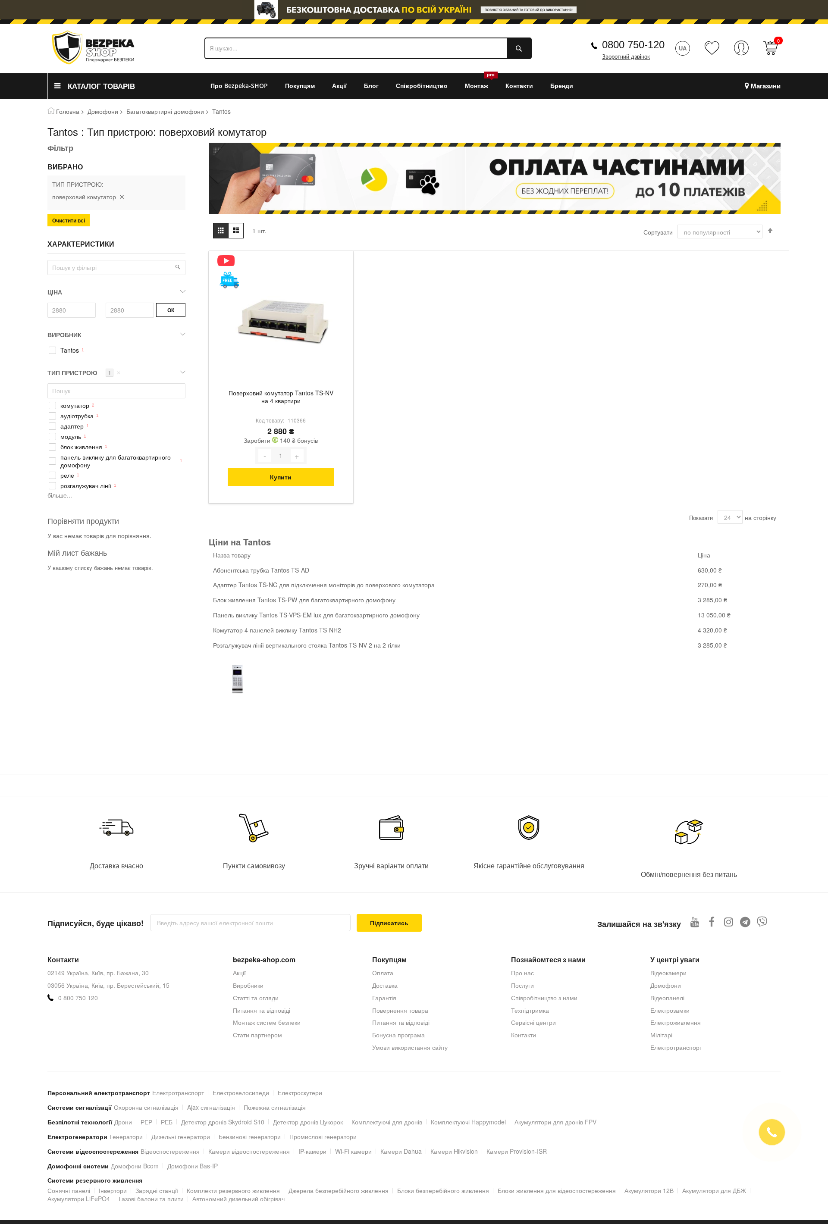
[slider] (414, 9)
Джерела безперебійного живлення (339, 1190)
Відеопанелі (667, 997)
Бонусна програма (398, 1034)
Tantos (69, 350)
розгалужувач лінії (85, 486)
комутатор (74, 405)
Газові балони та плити (151, 1198)
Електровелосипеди (241, 1092)
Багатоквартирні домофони (165, 111)
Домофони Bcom (135, 1165)
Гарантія (384, 997)
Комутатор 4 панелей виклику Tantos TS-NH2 (277, 630)
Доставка (385, 985)
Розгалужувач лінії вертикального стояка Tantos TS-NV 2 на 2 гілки (307, 645)
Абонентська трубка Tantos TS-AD (261, 570)
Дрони (123, 1122)
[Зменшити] (264, 455)
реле (67, 475)
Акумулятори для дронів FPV (555, 1122)
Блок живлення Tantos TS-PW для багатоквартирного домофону (304, 599)
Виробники (248, 985)
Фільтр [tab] (60, 147)
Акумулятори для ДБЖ (714, 1190)
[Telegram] (745, 921)
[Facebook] (711, 921)
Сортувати (658, 232)
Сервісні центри (533, 1022)
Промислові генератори (323, 1136)
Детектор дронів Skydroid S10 (222, 1122)
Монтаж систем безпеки (267, 1022)
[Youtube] (695, 921)
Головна (67, 111)
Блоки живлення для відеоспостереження (557, 1190)
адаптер (72, 426)
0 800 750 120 (78, 998)
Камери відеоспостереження (249, 1151)
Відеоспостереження (170, 1151)
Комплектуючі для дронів (386, 1122)
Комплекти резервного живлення (233, 1190)
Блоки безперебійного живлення (443, 1190)
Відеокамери (668, 972)
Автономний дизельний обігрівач (238, 1198)
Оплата (382, 972)
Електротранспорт (676, 1047)
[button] (177, 267)
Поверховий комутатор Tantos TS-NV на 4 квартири (281, 397)
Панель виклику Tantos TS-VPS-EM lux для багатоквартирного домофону (316, 614)
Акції (239, 972)
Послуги (522, 985)
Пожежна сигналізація (275, 1107)
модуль (70, 436)
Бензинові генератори (250, 1136)
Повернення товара (400, 1010)
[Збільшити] (297, 455)
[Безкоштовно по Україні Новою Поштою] (229, 280)
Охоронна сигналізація (146, 1107)
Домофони (103, 111)
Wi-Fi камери (353, 1151)
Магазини (766, 86)
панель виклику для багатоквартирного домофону (115, 461)
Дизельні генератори (180, 1136)
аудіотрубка (77, 416)
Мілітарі (661, 1034)
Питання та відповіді (261, 1010)
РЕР (146, 1122)
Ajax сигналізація (211, 1107)
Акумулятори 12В (649, 1190)
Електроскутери (300, 1092)
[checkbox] (116, 350)
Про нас (522, 972)
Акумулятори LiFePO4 (78, 1198)
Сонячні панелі (68, 1190)
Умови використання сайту (410, 1047)
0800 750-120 (633, 44)
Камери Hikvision (454, 1151)
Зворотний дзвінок (626, 56)
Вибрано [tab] (65, 167)
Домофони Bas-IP (192, 1165)
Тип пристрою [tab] (84, 372)
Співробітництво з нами (544, 997)
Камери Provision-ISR (516, 1151)
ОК (170, 310)
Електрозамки (670, 1010)
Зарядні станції (156, 1190)
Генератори (126, 1136)
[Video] (229, 260)
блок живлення (81, 447)
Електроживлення (675, 1022)
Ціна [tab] (54, 292)
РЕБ (166, 1122)
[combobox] (368, 48)
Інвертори (113, 1190)
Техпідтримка (530, 1010)
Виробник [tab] (64, 334)
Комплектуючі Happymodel (468, 1122)
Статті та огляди (256, 997)
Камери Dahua (401, 1151)
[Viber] (762, 921)
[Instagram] (728, 921)
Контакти (523, 1034)
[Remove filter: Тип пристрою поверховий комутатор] (121, 196)
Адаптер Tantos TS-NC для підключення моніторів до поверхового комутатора (324, 584)
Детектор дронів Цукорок (308, 1122)
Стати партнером (257, 1034)
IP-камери (312, 1151)
